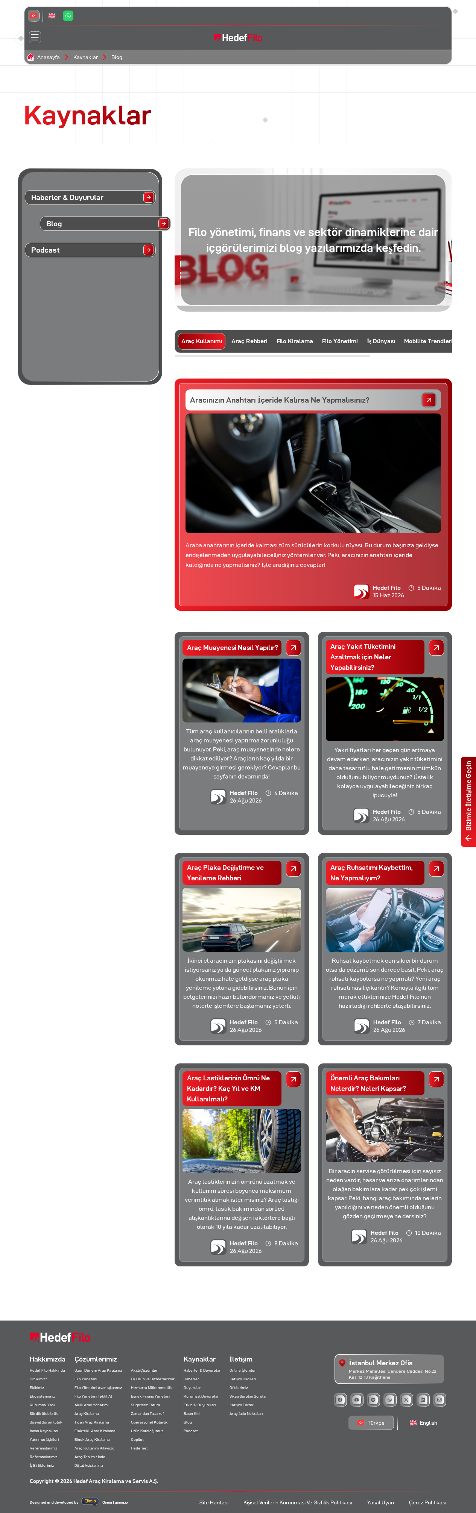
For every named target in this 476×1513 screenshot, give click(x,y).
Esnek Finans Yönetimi (150, 1396)
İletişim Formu (242, 1405)
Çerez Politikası (427, 1502)
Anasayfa (48, 57)
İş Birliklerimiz (42, 1465)
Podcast (191, 1431)
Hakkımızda (47, 1359)
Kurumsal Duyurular (201, 1396)
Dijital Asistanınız (89, 1465)
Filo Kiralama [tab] (295, 341)
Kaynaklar (85, 57)
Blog (116, 57)
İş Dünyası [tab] (381, 341)
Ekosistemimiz (42, 1396)
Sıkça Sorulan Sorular (248, 1396)
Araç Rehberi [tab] (249, 341)
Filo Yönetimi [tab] (340, 341)
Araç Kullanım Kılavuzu (94, 1448)
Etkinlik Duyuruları (200, 1405)
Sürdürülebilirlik (44, 1414)
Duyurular (192, 1388)
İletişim (241, 1359)
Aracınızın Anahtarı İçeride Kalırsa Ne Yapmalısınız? (280, 400)
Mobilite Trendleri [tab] (428, 341)
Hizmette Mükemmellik (151, 1388)
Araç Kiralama (87, 1414)
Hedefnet (139, 1448)
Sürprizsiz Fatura (145, 1405)
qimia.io (121, 1502)
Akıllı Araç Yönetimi (91, 1405)
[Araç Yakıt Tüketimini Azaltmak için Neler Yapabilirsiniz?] (436, 648)
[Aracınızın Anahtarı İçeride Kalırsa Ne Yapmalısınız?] (428, 399)
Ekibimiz (37, 1388)
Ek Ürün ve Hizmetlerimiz (153, 1379)
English (428, 1423)
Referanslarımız (43, 1448)
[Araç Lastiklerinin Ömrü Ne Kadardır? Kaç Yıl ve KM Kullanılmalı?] (293, 1079)
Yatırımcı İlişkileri (44, 1439)
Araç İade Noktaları (246, 1414)
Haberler (191, 1379)
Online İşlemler (243, 1370)
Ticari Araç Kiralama (92, 1422)
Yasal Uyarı (380, 1502)
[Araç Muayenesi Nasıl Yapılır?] (293, 648)
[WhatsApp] (68, 16)
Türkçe (376, 1423)
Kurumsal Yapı (42, 1405)
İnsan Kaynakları (44, 1431)
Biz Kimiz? (38, 1379)
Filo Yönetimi (86, 1379)
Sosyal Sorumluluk (46, 1422)
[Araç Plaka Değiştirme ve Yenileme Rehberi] (293, 869)
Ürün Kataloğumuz (147, 1431)
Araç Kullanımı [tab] (201, 341)
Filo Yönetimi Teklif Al (93, 1396)
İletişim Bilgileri (243, 1379)
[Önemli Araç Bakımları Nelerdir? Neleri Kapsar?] (436, 1079)
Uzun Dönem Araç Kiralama (98, 1370)
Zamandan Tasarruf (147, 1414)
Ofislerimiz (239, 1388)
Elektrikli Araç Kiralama (95, 1431)
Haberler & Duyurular (202, 1370)
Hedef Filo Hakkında (47, 1370)
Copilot (137, 1439)
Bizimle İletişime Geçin (468, 796)
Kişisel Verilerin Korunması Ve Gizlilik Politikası (297, 1502)
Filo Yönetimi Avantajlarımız (98, 1388)
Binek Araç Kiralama (92, 1439)
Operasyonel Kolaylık (149, 1422)
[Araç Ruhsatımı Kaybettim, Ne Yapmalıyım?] (436, 869)
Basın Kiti (191, 1414)
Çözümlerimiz (96, 1359)
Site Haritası (213, 1502)
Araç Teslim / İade (90, 1457)
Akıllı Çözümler (144, 1370)
